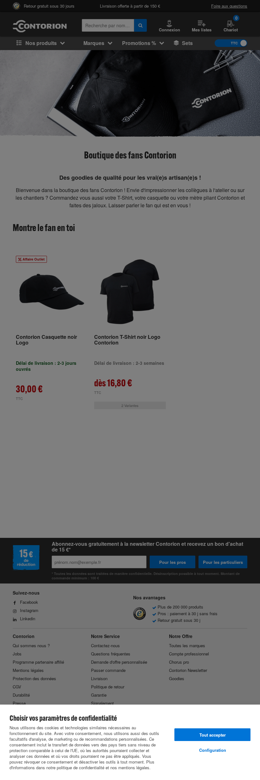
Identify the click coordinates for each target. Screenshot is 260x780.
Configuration (212, 750)
